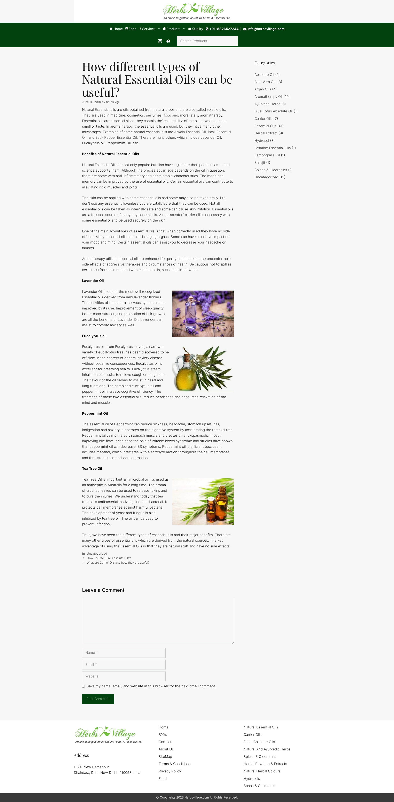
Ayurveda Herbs (267, 104)
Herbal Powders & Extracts (265, 764)
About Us (166, 749)
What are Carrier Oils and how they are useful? (118, 562)
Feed (163, 779)
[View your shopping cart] (160, 41)
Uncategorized (97, 553)
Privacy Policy (170, 771)
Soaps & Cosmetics (259, 786)
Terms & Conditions (175, 764)
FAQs (163, 735)
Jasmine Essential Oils (272, 148)
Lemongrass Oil (267, 155)
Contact (165, 742)
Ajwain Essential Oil (190, 132)
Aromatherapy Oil (268, 97)
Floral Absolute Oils (259, 742)
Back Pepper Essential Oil (116, 137)
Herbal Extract (265, 133)
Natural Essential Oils (261, 727)
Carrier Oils (263, 119)
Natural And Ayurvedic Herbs (267, 749)
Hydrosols (252, 779)
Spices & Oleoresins (270, 170)
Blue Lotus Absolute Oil (273, 111)
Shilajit (259, 162)
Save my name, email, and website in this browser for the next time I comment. (151, 686)
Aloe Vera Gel (265, 82)
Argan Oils (262, 89)
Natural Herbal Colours (262, 771)
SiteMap (165, 757)
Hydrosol (261, 140)
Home (163, 727)
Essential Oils (265, 126)
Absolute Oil (264, 75)
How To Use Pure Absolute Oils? (109, 558)
